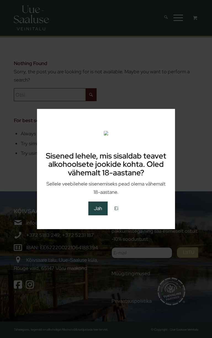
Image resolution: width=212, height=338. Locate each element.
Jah (98, 208)
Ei (116, 208)
